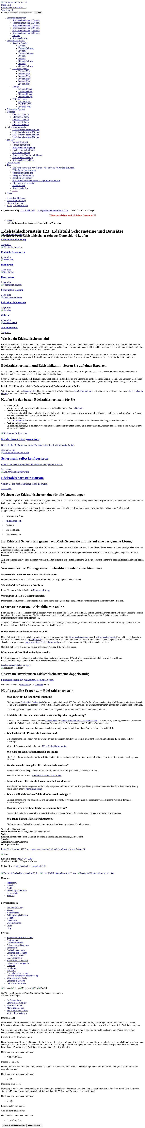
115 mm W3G (24, 101)
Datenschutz (12, 893)
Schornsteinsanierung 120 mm (26, 20)
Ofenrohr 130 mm (20, 117)
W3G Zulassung (19, 99)
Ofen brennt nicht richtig (23, 183)
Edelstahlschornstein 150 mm (14, 680)
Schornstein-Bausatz (106, 637)
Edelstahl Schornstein (13, 252)
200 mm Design (25, 96)
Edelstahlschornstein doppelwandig (22, 975)
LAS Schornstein (14, 958)
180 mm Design (25, 94)
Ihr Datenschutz (14, 1000)
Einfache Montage (15, 203)
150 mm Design (25, 91)
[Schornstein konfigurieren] (15, 452)
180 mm (21, 58)
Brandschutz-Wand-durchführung (27, 155)
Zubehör (10, 140)
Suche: (4, 12)
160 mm (21, 56)
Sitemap (10, 895)
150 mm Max (24, 73)
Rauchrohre (7, 277)
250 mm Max (24, 84)
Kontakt (10, 885)
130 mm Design (25, 89)
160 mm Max (24, 76)
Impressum (12, 883)
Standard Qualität (20, 43)
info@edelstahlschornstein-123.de (53, 210)
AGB (9, 888)
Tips (9, 165)
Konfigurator (18, 420)
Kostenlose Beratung (16, 198)
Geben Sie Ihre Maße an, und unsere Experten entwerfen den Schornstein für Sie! (37, 445)
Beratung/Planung (15, 907)
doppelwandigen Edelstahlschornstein (42, 642)
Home (9, 193)
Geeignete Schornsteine (23, 175)
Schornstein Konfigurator (18, 963)
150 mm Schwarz (26, 53)
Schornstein (12, 948)
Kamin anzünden (20, 188)
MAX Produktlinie (82, 391)
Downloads (12, 920)
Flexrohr (16, 35)
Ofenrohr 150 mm (20, 119)
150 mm (21, 51)
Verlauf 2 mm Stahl (21, 145)
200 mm (21, 63)
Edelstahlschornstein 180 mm (40, 680)
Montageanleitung (41, 590)
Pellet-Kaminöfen (13, 521)
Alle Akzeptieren (34, 1125)
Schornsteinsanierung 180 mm (26, 30)
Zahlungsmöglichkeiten (17, 915)
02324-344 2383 (27, 210)
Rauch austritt (18, 185)
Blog (9, 928)
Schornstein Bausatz (16, 109)
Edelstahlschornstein (16, 40)
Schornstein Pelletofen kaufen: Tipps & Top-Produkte (36, 180)
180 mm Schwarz (26, 61)
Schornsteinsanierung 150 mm (26, 25)
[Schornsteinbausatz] (15, 472)
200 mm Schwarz (26, 66)
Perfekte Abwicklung (16, 200)
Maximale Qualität (20, 68)
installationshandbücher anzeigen (16, 665)
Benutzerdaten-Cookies (17, 1010)
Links (15, 190)
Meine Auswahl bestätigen (14, 1125)
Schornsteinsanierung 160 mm (26, 28)
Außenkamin (12, 940)
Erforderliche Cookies (16, 1003)
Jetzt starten (6, 488)
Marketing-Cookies (15, 1008)
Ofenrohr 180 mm (20, 122)
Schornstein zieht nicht (22, 173)
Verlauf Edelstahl (20, 142)
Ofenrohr (11, 112)
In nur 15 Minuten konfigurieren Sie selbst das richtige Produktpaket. (32, 464)
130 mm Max (24, 71)
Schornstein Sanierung (13, 239)
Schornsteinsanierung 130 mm (26, 23)
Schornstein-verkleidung (23, 160)
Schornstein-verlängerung (23, 147)
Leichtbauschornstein (16, 127)
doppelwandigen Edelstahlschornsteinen (79, 720)
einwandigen (51, 720)
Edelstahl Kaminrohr (16, 950)
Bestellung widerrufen (17, 890)
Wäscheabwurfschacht (17, 978)
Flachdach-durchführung (23, 150)
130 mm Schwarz (26, 48)
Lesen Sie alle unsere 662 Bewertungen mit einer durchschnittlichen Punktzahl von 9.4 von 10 (43, 849)
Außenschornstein (15, 942)
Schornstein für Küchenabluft (20, 937)
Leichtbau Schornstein (13, 302)
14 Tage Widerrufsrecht (17, 205)
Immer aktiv (26, 1037)
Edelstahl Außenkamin (31, 702)
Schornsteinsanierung (16, 18)
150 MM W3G (25, 106)
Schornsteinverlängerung (18, 945)
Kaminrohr (12, 968)
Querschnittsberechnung (17, 973)
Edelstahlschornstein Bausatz (22, 478)
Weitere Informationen (17, 1013)
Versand (10, 910)
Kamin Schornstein (15, 955)
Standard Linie (30, 391)
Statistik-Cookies (14, 1005)
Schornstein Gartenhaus (17, 960)
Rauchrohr (25, 684)
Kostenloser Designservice (20, 439)
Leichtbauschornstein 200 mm (25, 137)
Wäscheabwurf (13, 162)
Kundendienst (13, 912)
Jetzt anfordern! (8, 450)
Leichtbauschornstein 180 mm (25, 134)
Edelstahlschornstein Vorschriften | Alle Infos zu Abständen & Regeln (43, 168)
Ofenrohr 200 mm (20, 124)
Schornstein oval (19, 38)
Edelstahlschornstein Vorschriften (46, 775)
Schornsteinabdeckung (22, 157)
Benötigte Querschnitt (22, 178)
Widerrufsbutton (14, 923)
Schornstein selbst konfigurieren (24, 458)
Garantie (79, 408)
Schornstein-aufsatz (21, 152)
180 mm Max (24, 79)
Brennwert (7, 264)
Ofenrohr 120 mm (20, 114)
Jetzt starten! (6, 469)
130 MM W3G (25, 104)
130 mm (21, 45)
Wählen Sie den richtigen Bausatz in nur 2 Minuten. (24, 484)
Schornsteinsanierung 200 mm (26, 33)
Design (15, 86)
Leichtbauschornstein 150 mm (25, 132)
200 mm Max (24, 81)
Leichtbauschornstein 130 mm (25, 129)
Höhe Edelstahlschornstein (24, 170)
